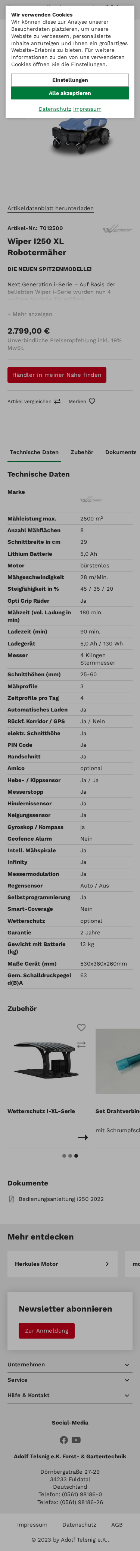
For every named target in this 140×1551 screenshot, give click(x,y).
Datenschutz (55, 109)
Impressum (87, 109)
